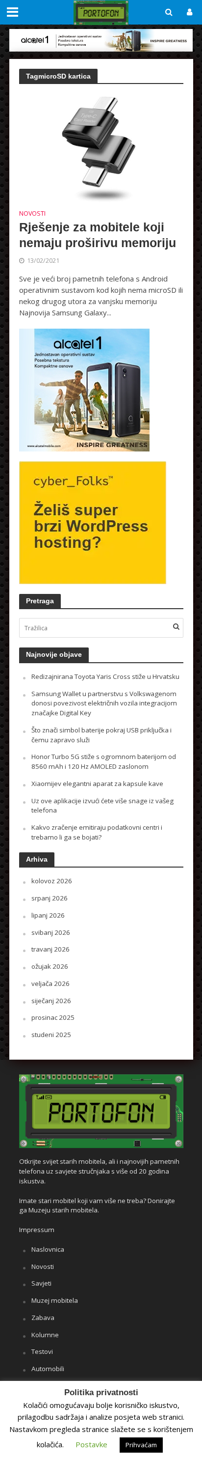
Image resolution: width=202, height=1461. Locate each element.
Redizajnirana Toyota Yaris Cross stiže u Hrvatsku (105, 676)
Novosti (32, 214)
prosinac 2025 (53, 1017)
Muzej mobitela (54, 1300)
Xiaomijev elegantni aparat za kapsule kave (97, 783)
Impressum (36, 1229)
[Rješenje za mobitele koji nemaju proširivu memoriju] (101, 147)
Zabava (42, 1317)
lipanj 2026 (48, 915)
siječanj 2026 (51, 1000)
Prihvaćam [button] (141, 1444)
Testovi (42, 1351)
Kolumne (45, 1334)
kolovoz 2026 (51, 880)
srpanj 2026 (49, 898)
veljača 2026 (50, 983)
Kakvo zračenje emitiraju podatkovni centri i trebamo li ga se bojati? (96, 832)
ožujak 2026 (49, 966)
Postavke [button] (91, 1444)
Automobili (47, 1368)
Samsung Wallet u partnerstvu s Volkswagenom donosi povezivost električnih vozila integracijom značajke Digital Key (104, 703)
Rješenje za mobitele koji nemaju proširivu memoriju (97, 235)
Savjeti (41, 1283)
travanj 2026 (50, 949)
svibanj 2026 (50, 932)
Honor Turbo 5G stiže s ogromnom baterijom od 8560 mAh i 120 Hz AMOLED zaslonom (103, 761)
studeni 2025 (51, 1034)
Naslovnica (47, 1249)
